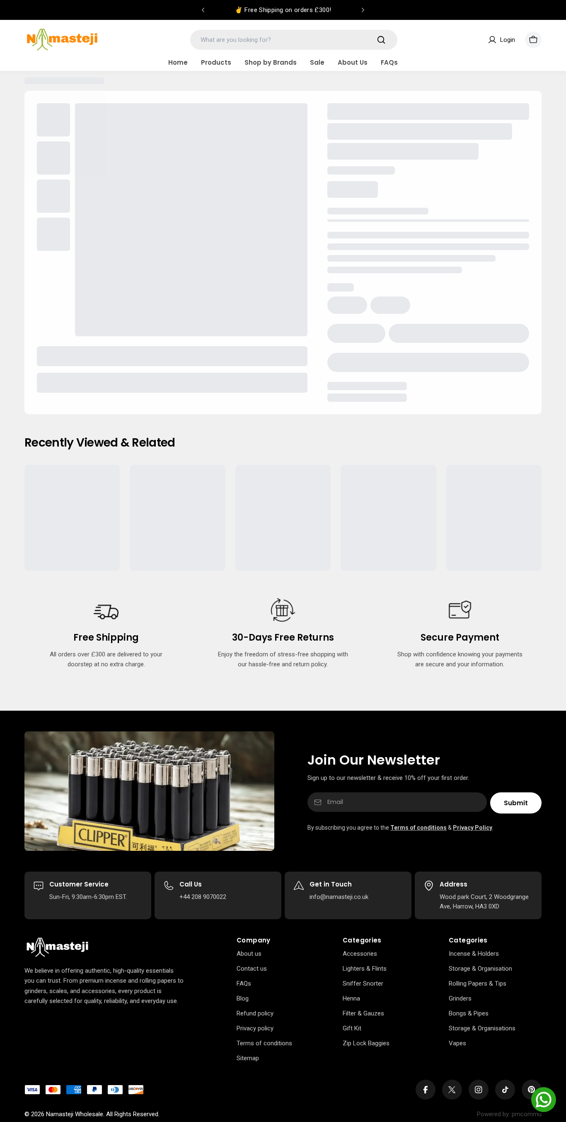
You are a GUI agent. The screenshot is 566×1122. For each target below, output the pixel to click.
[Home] (57, 947)
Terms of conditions (418, 827)
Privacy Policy (472, 827)
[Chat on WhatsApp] (543, 1099)
